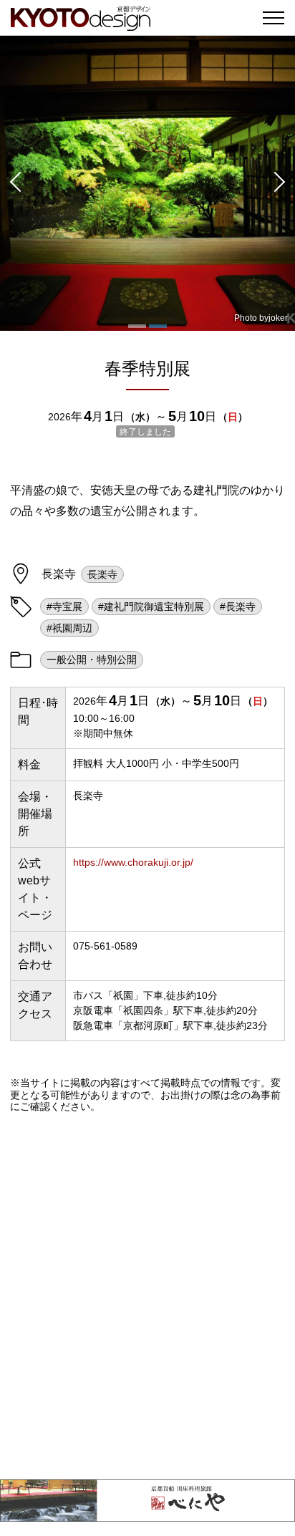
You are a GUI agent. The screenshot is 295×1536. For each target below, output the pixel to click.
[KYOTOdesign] (80, 23)
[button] (14, 183)
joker (278, 318)
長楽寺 (102, 574)
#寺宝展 (64, 606)
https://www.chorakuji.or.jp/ (133, 862)
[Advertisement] (147, 1296)
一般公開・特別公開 (92, 659)
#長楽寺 (238, 606)
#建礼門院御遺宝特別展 (151, 606)
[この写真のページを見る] (147, 183)
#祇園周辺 (69, 628)
